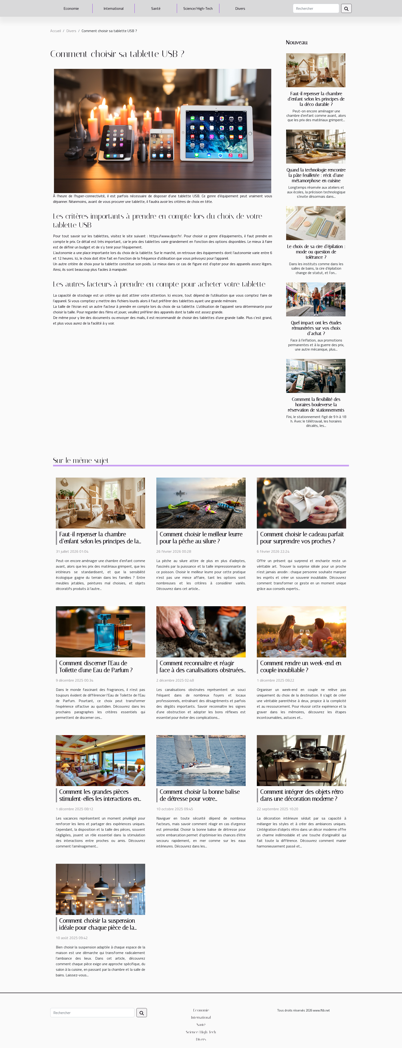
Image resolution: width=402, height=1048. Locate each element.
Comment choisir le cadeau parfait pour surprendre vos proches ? (302, 538)
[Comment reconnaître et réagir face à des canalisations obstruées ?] (201, 631)
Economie (71, 8)
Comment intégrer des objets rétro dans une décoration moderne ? (301, 795)
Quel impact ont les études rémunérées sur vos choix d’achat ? (316, 328)
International (114, 8)
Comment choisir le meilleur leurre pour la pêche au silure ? (201, 538)
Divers (240, 8)
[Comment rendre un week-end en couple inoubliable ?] (301, 631)
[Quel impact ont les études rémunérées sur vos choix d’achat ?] (315, 299)
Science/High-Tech (198, 8)
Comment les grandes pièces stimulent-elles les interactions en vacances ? (99, 798)
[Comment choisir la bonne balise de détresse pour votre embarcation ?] (201, 760)
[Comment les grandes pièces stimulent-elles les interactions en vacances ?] (100, 760)
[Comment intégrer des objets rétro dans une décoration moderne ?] (301, 760)
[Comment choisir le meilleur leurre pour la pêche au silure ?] (201, 503)
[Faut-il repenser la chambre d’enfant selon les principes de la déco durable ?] (315, 70)
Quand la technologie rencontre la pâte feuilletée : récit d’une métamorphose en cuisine (316, 175)
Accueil (55, 30)
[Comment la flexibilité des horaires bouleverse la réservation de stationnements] (315, 376)
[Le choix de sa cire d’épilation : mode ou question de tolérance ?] (315, 223)
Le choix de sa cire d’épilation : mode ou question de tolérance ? (316, 252)
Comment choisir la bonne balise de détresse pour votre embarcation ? (200, 798)
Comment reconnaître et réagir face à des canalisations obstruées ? (202, 670)
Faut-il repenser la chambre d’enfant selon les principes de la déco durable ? (316, 99)
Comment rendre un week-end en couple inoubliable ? (300, 666)
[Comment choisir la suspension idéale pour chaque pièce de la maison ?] (100, 889)
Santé (156, 8)
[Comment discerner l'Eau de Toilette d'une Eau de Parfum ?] (100, 631)
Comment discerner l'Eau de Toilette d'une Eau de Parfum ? (96, 666)
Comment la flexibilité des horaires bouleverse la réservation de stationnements (316, 405)
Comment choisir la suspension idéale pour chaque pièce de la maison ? (97, 927)
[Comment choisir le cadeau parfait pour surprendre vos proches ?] (301, 503)
